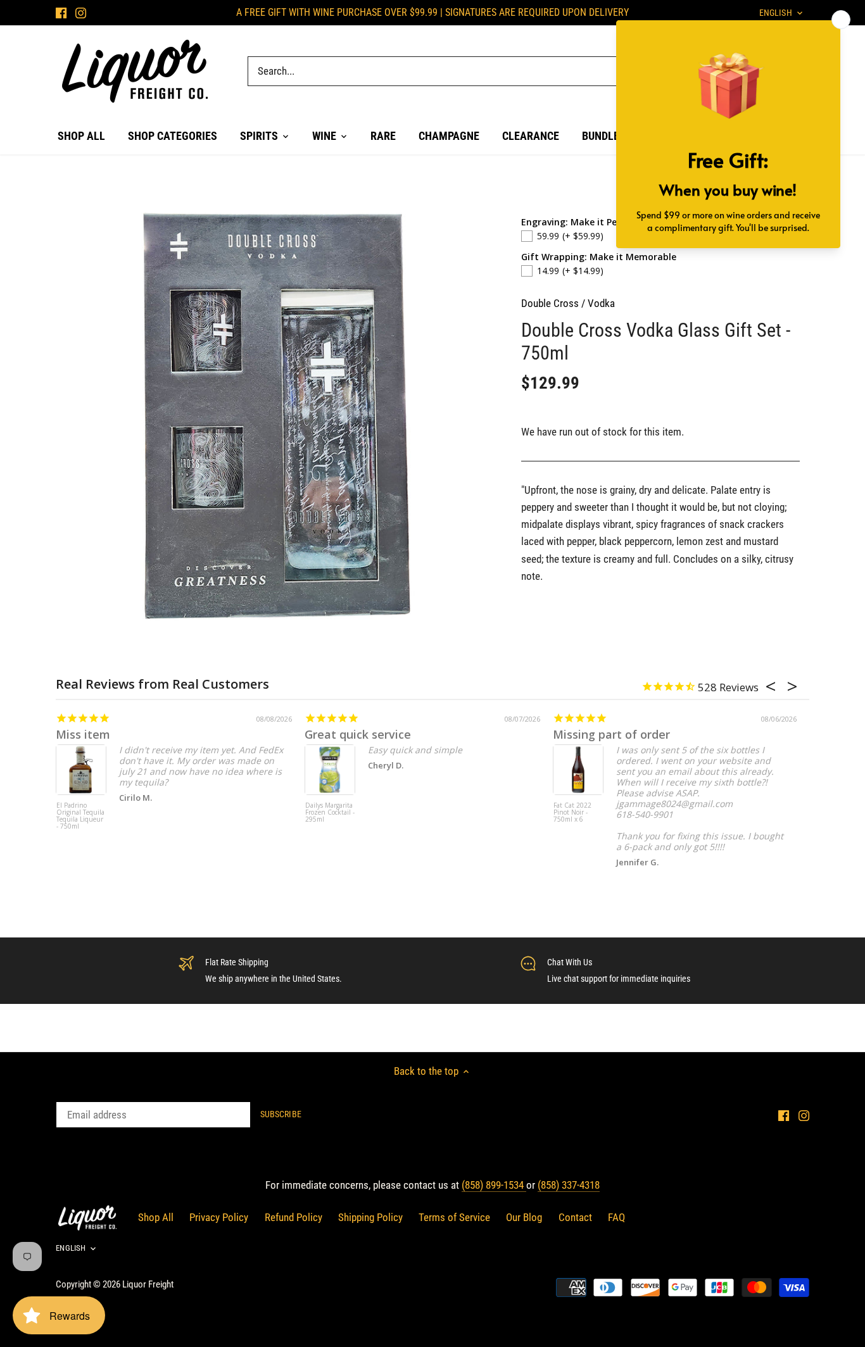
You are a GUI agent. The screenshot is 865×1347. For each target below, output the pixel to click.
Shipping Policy (370, 1217)
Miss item (83, 734)
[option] (278, 416)
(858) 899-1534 (494, 1185)
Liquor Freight (148, 1284)
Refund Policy (293, 1217)
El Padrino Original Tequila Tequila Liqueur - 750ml (80, 816)
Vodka (601, 303)
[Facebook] (61, 12)
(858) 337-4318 (569, 1185)
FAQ (616, 1217)
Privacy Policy (218, 1217)
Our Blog (524, 1217)
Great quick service (358, 734)
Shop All (156, 1217)
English (70, 1248)
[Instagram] (80, 12)
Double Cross (550, 303)
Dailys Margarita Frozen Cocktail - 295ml (330, 813)
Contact (575, 1217)
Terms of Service (454, 1217)
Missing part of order (611, 734)
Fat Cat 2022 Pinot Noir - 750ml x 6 (572, 813)
